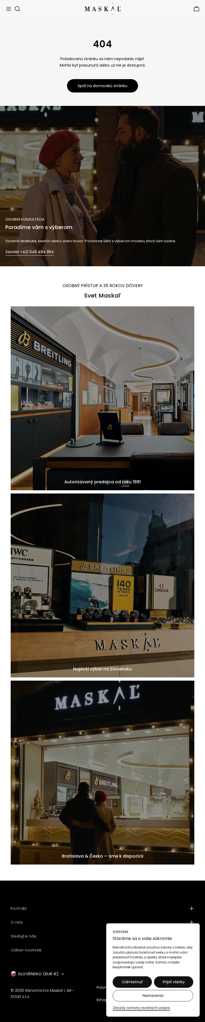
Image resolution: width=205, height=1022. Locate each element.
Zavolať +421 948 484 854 (29, 251)
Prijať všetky (174, 982)
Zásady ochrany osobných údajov (141, 1007)
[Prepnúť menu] (8, 8)
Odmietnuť (132, 982)
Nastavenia (153, 995)
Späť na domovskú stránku (102, 85)
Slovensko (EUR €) (38, 974)
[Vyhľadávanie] (17, 8)
